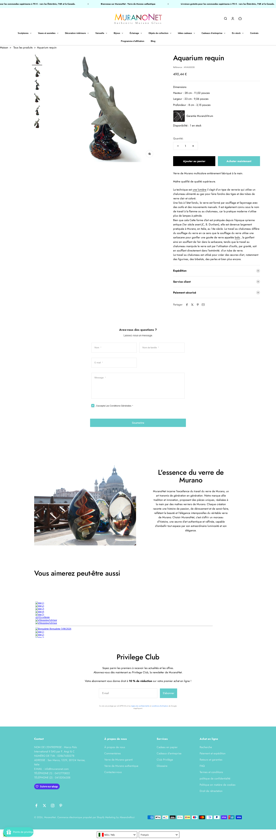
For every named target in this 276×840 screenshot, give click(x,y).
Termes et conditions (211, 772)
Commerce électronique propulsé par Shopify (80, 817)
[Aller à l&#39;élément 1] (37, 59)
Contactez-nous (113, 772)
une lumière (199, 189)
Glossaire (162, 766)
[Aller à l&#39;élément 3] (37, 85)
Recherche (206, 747)
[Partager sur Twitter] (192, 304)
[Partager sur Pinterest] (197, 304)
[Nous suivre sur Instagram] (52, 805)
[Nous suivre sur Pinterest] (61, 805)
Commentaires (112, 753)
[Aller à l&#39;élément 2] (37, 72)
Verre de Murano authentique (121, 766)
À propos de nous (114, 747)
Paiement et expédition (213, 753)
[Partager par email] (203, 304)
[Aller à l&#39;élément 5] (37, 110)
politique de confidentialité (215, 778)
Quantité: (178, 138)
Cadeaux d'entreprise (169, 753)
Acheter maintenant (238, 161)
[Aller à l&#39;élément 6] (37, 123)
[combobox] (117, 835)
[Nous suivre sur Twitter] (44, 805)
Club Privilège (165, 760)
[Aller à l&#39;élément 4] (37, 98)
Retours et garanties (211, 760)
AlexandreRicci (127, 817)
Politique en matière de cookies (217, 785)
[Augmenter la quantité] (193, 146)
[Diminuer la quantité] (178, 146)
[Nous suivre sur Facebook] (36, 805)
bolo (237, 237)
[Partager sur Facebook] (187, 304)
